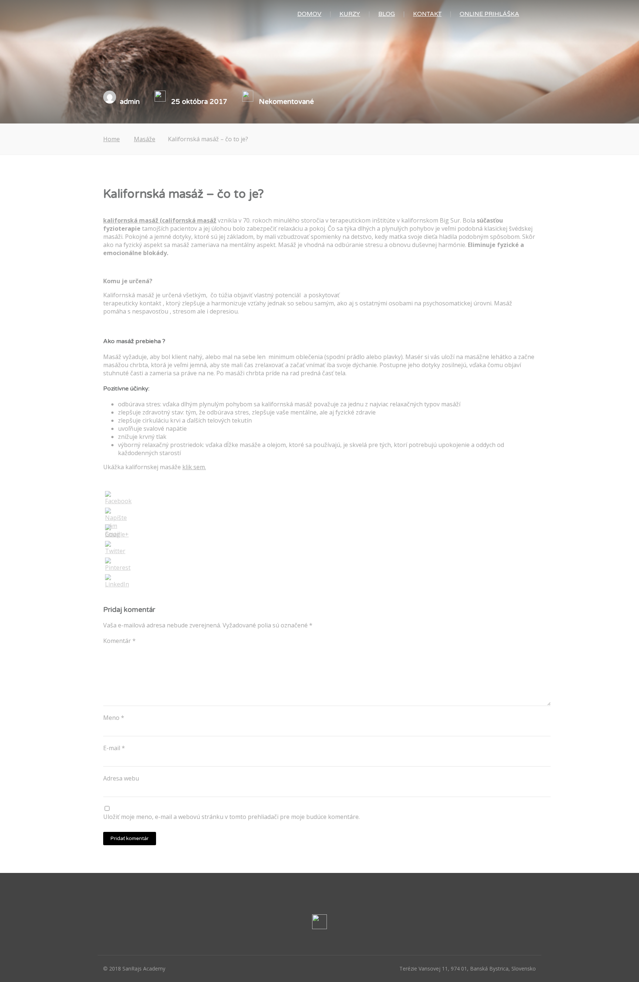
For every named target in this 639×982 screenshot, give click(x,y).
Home (111, 139)
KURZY (349, 14)
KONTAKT (427, 14)
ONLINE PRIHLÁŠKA (489, 14)
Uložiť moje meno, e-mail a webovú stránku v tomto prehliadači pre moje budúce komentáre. (231, 817)
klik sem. (194, 467)
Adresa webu (121, 778)
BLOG (386, 14)
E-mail (114, 748)
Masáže (144, 139)
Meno (113, 718)
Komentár (119, 641)
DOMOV (309, 14)
